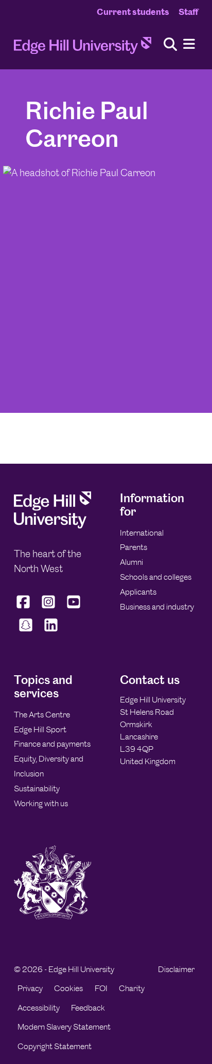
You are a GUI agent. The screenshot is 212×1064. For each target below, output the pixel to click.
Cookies (68, 988)
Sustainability (37, 788)
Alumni (131, 562)
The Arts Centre (42, 714)
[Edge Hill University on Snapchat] (25, 631)
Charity (132, 988)
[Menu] (189, 44)
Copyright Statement (54, 1046)
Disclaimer (176, 969)
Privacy (30, 988)
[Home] (82, 48)
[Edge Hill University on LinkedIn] (50, 631)
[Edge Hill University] (52, 525)
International (142, 533)
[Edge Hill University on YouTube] (73, 608)
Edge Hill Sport (40, 729)
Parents (133, 547)
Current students (133, 12)
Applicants (138, 592)
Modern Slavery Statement (64, 1027)
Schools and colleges (155, 577)
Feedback (88, 1008)
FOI (101, 988)
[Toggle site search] (170, 44)
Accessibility (38, 1008)
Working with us (41, 803)
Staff (188, 12)
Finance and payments (52, 744)
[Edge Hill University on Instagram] (48, 608)
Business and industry (157, 607)
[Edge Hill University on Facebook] (24, 608)
